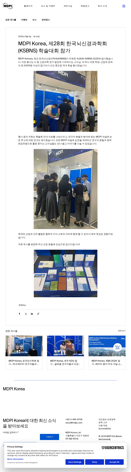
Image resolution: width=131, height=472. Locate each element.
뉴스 (34, 20)
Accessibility (105, 429)
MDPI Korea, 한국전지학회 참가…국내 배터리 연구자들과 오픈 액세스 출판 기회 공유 (24, 363)
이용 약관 (103, 426)
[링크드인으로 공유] (32, 314)
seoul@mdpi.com (74, 423)
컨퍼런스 (46, 20)
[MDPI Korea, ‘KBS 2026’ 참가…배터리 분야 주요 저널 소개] (107, 346)
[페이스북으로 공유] (19, 314)
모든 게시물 (10, 20)
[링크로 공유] (38, 314)
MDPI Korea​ (14, 389)
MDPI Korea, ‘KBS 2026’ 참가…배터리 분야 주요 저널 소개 (106, 363)
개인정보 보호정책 (107, 420)
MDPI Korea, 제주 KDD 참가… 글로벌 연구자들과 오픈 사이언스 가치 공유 (64, 363)
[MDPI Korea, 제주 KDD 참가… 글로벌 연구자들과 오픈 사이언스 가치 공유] (65, 346)
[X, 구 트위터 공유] (25, 314)
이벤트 (24, 20)
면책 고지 (103, 423)
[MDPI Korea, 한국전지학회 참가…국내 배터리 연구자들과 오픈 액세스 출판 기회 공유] (24, 346)
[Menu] (124, 6)
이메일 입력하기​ (10, 433)
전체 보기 (122, 331)
